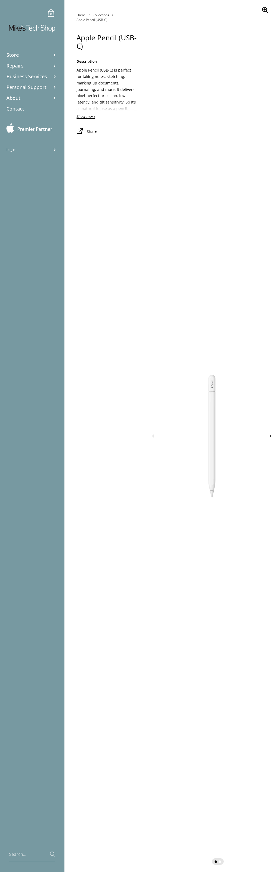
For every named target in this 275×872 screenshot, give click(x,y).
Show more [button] (86, 116)
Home (81, 15)
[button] (267, 436)
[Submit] (52, 854)
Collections (101, 15)
